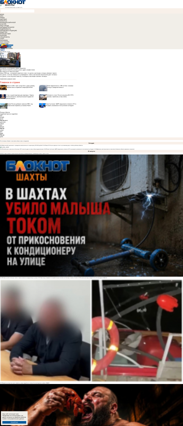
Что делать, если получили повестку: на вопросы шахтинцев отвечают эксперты (23, 76)
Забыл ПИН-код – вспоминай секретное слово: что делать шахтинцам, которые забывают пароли (28, 73)
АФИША (2, 17)
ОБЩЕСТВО (3, 32)
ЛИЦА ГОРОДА (4, 25)
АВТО (1, 16)
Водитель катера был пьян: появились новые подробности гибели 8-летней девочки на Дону (24, 383)
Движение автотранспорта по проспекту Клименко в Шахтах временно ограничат (115, 149)
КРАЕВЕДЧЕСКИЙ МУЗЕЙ (8, 22)
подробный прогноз (5, 114)
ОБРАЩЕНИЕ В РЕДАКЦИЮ (8, 30)
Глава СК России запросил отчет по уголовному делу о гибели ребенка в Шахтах (64, 145)
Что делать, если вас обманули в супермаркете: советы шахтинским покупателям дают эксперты (28, 74)
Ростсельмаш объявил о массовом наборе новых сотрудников (14, 141)
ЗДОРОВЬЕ (3, 19)
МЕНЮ (2, 14)
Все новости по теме (6, 71)
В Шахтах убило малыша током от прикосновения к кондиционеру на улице (20, 277)
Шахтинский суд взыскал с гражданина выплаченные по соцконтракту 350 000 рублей (22, 145)
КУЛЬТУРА (3, 24)
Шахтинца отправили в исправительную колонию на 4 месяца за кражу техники (59, 277)
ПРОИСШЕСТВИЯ (5, 34)
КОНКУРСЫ (3, 21)
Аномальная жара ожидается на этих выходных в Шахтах (93, 277)
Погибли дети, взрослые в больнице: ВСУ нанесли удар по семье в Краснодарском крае (23, 149)
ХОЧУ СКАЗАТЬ (4, 42)
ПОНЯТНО (14, 422)
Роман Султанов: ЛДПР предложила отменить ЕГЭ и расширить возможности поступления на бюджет (70, 149)
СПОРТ (2, 38)
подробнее (14, 114)
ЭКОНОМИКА (4, 40)
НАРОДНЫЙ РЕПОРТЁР (7, 27)
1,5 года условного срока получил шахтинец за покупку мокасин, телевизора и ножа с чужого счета (26, 153)
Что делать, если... (5, 51)
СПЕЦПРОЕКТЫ (5, 37)
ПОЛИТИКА (3, 35)
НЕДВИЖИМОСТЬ (5, 29)
